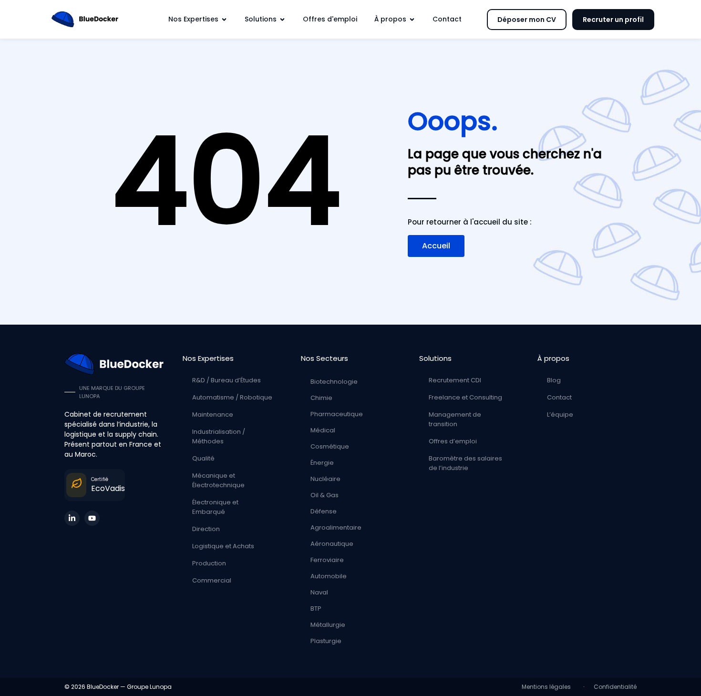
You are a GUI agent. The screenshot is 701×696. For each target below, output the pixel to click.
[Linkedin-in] (72, 518)
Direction (206, 528)
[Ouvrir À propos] (412, 19)
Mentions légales (548, 687)
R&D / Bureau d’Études (226, 380)
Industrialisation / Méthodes (218, 436)
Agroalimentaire (335, 527)
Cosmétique (329, 446)
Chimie (321, 397)
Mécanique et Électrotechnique (218, 480)
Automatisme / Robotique (232, 397)
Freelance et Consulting (465, 397)
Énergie (322, 462)
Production (209, 563)
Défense (323, 511)
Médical (322, 430)
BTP (315, 608)
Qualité (203, 458)
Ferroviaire (327, 559)
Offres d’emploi (453, 441)
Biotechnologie (334, 381)
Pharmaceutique (336, 414)
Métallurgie (327, 624)
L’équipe (560, 414)
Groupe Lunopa (149, 687)
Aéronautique (331, 543)
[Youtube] (92, 518)
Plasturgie (325, 640)
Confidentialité (615, 687)
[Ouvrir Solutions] (282, 19)
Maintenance (212, 414)
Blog (554, 380)
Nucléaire (325, 478)
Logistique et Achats (223, 546)
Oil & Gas (324, 495)
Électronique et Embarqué (215, 507)
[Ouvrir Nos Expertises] (224, 19)
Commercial (211, 580)
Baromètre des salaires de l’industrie (465, 463)
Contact (559, 397)
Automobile (328, 576)
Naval (319, 592)
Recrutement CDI (455, 380)
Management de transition (455, 419)
